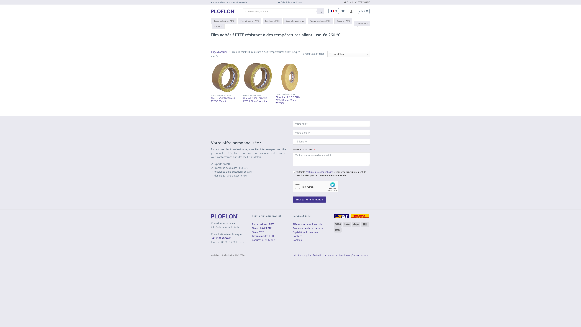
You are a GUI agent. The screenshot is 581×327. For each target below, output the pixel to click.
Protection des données (325, 255)
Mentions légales (302, 255)
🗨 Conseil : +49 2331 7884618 (357, 2)
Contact (297, 236)
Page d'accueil (219, 52)
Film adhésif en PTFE (249, 21)
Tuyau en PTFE (343, 21)
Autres (217, 26)
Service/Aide (362, 23)
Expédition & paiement (306, 232)
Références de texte (303, 149)
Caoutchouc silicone (295, 21)
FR (335, 11)
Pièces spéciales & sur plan (308, 224)
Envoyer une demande (309, 199)
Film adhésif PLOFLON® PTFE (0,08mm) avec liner (255, 99)
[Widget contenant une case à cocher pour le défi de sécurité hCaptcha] (315, 186)
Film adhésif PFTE (262, 228)
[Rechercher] (320, 11)
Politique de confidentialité (319, 171)
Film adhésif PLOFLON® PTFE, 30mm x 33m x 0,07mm (288, 100)
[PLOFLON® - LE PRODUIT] (223, 11)
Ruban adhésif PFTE (263, 224)
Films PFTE (258, 232)
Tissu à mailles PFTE (263, 236)
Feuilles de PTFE (272, 21)
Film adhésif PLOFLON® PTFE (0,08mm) (223, 99)
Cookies (297, 240)
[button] (351, 11)
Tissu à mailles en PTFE (320, 21)
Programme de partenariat (308, 228)
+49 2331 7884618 (221, 238)
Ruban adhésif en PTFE (223, 21)
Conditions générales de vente (354, 255)
